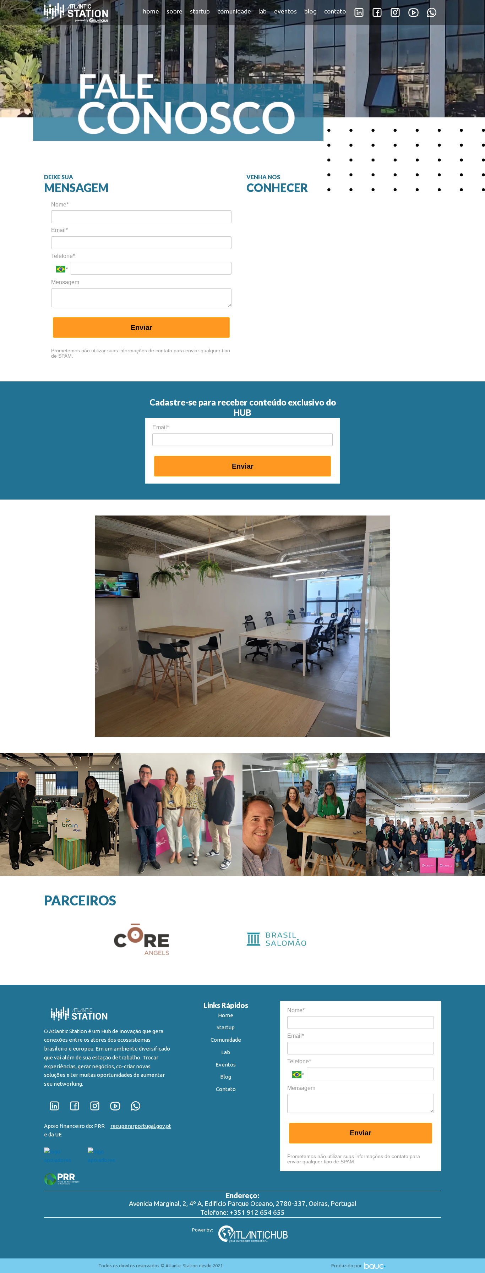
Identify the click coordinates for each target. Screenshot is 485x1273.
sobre (174, 11)
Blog (225, 1077)
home (151, 11)
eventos (285, 11)
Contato (226, 1089)
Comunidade (226, 1040)
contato (335, 11)
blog (310, 11)
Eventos (226, 1065)
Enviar (141, 327)
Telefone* (63, 256)
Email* (59, 230)
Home (225, 1015)
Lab (225, 1052)
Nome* (60, 205)
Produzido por (347, 1265)
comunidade (234, 11)
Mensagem (65, 282)
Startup (226, 1027)
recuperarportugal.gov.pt (140, 1126)
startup (200, 11)
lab (262, 11)
